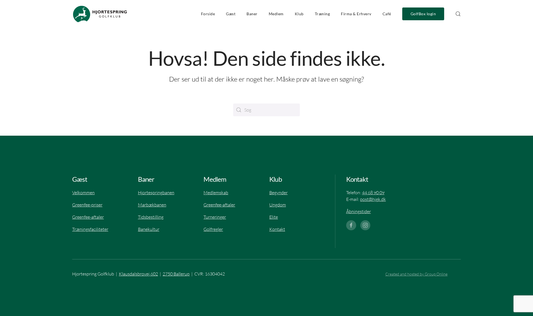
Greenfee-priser (87, 205)
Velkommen (83, 192)
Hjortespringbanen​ (156, 192)
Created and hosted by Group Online (416, 274)
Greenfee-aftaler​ (88, 217)
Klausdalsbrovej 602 (138, 274)
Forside (208, 14)
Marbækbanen (152, 205)
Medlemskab (215, 192)
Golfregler (213, 229)
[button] (458, 14)
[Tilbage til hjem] (100, 14)
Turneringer (214, 217)
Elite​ (273, 217)
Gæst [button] (230, 14)
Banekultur (148, 229)
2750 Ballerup (176, 274)
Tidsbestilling (151, 217)
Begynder (278, 192)
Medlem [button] (276, 14)
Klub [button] (299, 14)
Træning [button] (322, 14)
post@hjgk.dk (373, 199)
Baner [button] (252, 14)
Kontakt (277, 229)
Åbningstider (358, 211)
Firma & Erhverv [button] (356, 14)
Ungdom (277, 205)
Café (387, 14)
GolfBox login (423, 14)
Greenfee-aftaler (219, 205)
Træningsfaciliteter (90, 229)
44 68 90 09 (373, 192)
